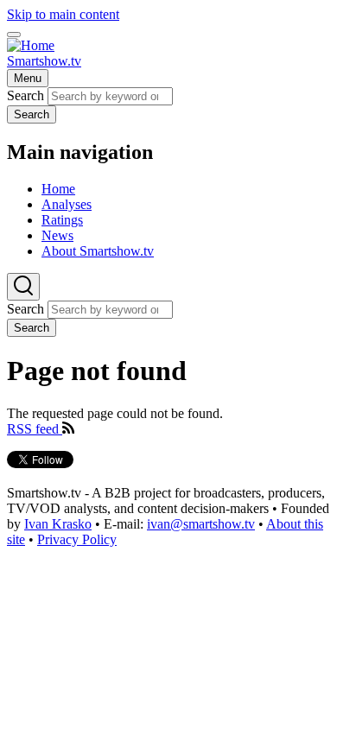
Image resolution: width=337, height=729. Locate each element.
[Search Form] (23, 287)
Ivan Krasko (58, 524)
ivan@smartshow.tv (201, 524)
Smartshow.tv (44, 61)
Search (25, 95)
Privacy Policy (77, 539)
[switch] (14, 34)
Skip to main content (63, 14)
